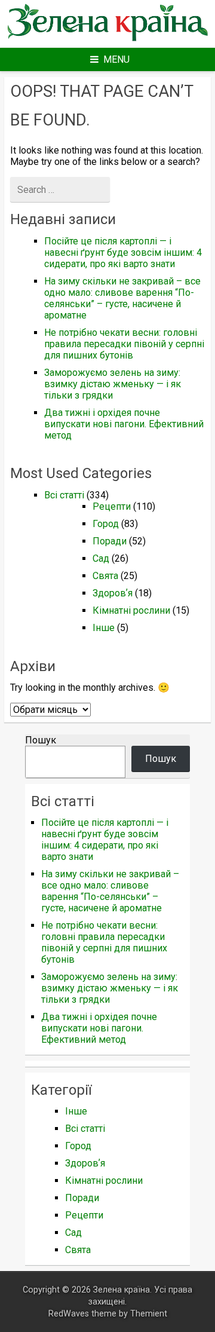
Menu (116, 59)
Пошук (40, 740)
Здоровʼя (113, 593)
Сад (101, 558)
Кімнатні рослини (131, 610)
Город (106, 523)
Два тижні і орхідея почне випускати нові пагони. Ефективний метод (124, 424)
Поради (110, 541)
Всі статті (64, 495)
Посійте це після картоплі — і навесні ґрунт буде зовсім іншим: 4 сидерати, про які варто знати (123, 252)
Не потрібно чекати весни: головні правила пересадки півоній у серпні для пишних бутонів (124, 344)
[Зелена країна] (107, 39)
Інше (104, 627)
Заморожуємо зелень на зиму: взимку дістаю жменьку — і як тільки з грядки (112, 384)
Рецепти (112, 506)
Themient (148, 1314)
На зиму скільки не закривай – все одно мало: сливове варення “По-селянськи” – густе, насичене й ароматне (122, 298)
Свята (105, 575)
